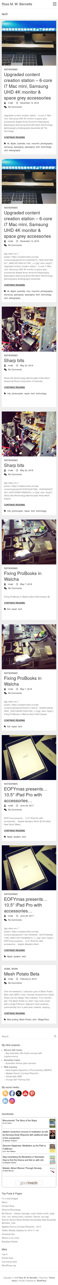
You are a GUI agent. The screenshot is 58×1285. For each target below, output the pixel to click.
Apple (13, 143)
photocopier (17, 393)
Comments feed (9, 1261)
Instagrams (11, 69)
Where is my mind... (11, 1237)
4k (8, 143)
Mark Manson (9, 1171)
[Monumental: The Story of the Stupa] (52, 1120)
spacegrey (30, 146)
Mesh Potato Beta (21, 973)
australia (21, 143)
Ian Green (8, 1123)
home (7, 968)
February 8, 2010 (28, 978)
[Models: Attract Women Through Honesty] (52, 1168)
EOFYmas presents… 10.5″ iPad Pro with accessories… (25, 794)
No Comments (15, 106)
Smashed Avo (8, 1234)
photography (46, 143)
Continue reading (14, 137)
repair (27, 393)
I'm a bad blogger (10, 1198)
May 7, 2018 (26, 584)
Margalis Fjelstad (10, 1163)
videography (14, 150)
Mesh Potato (25, 1019)
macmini (35, 143)
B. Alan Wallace (10, 1151)
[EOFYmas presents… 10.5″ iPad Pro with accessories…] (29, 757)
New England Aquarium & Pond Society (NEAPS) (29, 1070)
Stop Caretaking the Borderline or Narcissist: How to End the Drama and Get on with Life (23, 1158)
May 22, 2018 (26, 365)
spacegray (19, 146)
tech (38, 146)
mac (28, 143)
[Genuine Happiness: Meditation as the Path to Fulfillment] (52, 1145)
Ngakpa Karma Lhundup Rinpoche (22, 1073)
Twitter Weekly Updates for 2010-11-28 (20, 1230)
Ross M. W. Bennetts (17, 3)
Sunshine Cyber (12, 1059)
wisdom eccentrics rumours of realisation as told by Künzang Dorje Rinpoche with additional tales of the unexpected (25, 1134)
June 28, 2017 (27, 805)
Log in (5, 1254)
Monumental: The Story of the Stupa (20, 1120)
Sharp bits (14, 360)
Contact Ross (8, 1205)
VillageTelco (43, 1019)
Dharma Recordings (11, 1209)
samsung (8, 146)
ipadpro (17, 836)
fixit (8, 608)
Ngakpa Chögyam (11, 1141)
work (14, 968)
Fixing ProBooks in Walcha (22, 576)
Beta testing (12, 1019)
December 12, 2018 (29, 102)
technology (46, 146)
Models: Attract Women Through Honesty (22, 1168)
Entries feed (7, 1257)
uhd (6, 150)
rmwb (10, 102)
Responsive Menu (54, 4)
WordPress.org (9, 1265)
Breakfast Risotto (10, 1241)
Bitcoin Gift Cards (13, 1049)
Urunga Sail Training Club (18, 1079)
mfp (9, 393)
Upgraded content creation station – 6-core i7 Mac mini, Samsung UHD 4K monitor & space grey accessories (28, 86)
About (4, 1202)
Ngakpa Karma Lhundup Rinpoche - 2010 (21, 1226)
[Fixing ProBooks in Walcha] (29, 542)
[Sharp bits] (29, 329)
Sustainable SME (14, 1076)
